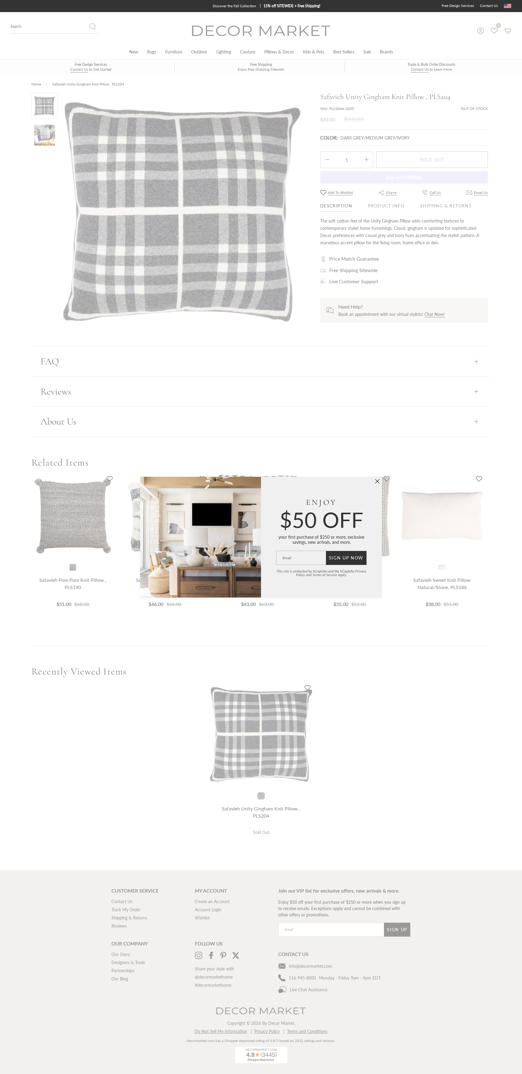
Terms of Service (324, 574)
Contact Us (489, 5)
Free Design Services (458, 5)
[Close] (377, 481)
